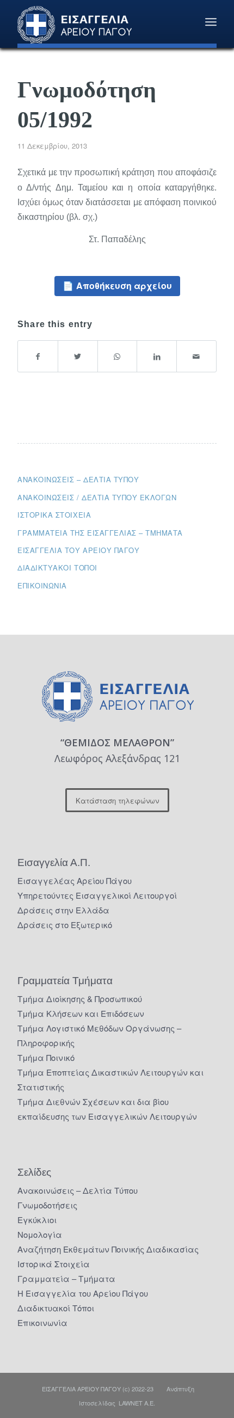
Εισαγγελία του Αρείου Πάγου (78, 550)
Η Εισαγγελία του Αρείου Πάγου (82, 1293)
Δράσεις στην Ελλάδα (63, 910)
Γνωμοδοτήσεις (47, 1205)
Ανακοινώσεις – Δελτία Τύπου (78, 479)
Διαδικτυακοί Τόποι (57, 567)
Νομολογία (39, 1234)
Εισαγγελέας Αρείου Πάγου (74, 880)
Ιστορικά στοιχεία (54, 515)
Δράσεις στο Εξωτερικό (64, 924)
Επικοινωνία (42, 585)
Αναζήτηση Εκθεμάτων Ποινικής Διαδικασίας (108, 1249)
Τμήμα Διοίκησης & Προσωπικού (79, 998)
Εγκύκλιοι (37, 1219)
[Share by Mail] (196, 356)
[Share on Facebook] (38, 356)
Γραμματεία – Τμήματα (66, 1278)
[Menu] (211, 22)
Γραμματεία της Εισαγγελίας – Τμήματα (100, 532)
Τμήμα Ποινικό (46, 1057)
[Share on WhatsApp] (117, 356)
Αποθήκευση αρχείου (124, 285)
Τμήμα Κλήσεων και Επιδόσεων (80, 1013)
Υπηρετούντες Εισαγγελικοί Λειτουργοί (97, 895)
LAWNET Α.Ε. (137, 1402)
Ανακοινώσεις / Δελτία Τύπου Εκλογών (96, 497)
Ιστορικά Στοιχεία (53, 1263)
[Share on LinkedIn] (156, 356)
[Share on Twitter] (77, 356)
